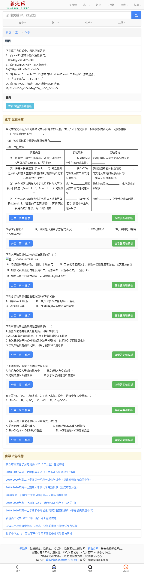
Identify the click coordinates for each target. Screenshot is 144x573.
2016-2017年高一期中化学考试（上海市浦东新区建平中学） (41, 472)
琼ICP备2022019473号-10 (61, 560)
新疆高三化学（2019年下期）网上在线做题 (31, 518)
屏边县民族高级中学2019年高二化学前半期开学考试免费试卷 (41, 526)
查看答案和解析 (124, 218)
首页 (8, 32)
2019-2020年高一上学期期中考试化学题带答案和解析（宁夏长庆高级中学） (50, 510)
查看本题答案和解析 (20, 106)
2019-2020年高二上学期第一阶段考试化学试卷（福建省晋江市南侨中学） (49, 479)
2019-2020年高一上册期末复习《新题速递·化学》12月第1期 (41, 502)
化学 (27, 32)
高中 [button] (85, 5)
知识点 (73, 5)
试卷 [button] (136, 5)
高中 (17, 32)
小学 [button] (111, 5)
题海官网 (93, 548)
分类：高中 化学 (20, 218)
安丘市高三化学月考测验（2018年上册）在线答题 (35, 464)
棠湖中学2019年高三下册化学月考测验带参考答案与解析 (39, 533)
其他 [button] (120, 22)
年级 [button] (124, 5)
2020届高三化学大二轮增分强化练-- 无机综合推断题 (36, 495)
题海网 (23, 548)
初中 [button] (98, 5)
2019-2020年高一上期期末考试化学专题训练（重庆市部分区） (42, 487)
